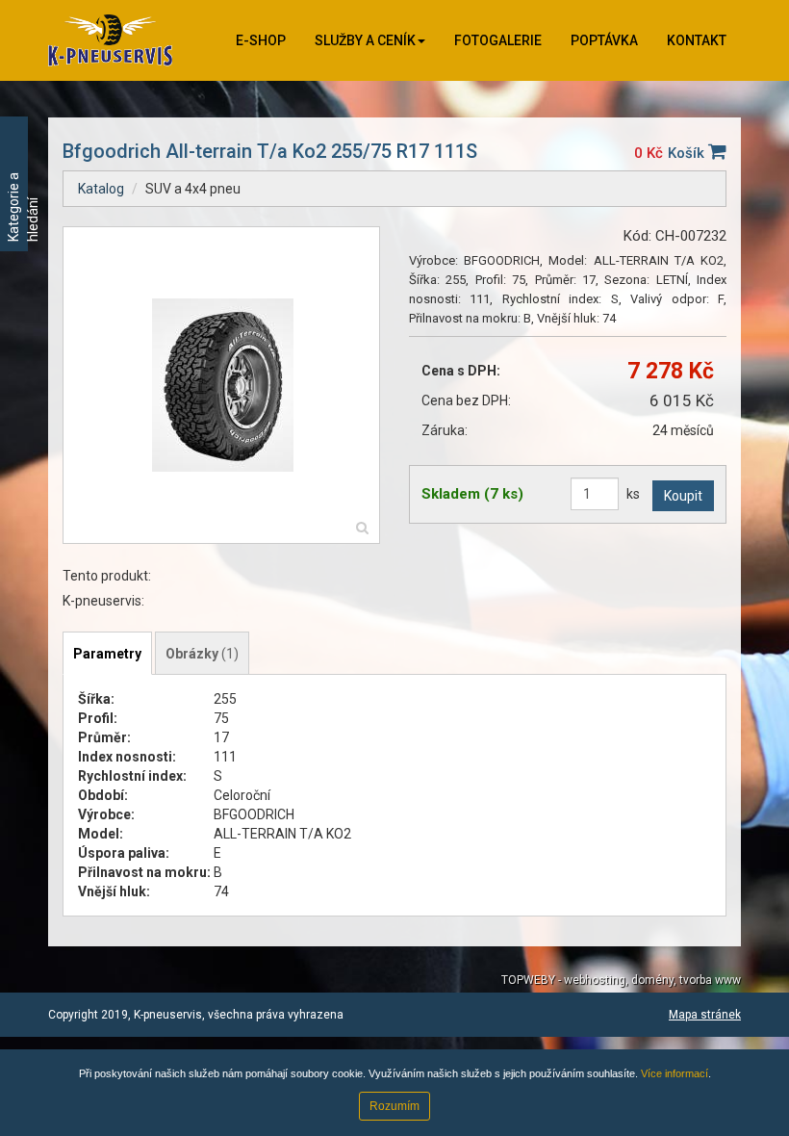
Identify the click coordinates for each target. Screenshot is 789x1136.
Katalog (101, 188)
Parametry (107, 653)
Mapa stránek (705, 1014)
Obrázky (202, 653)
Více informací (674, 1073)
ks (633, 494)
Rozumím (394, 1106)
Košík (688, 153)
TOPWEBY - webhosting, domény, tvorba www (621, 980)
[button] (370, 40)
